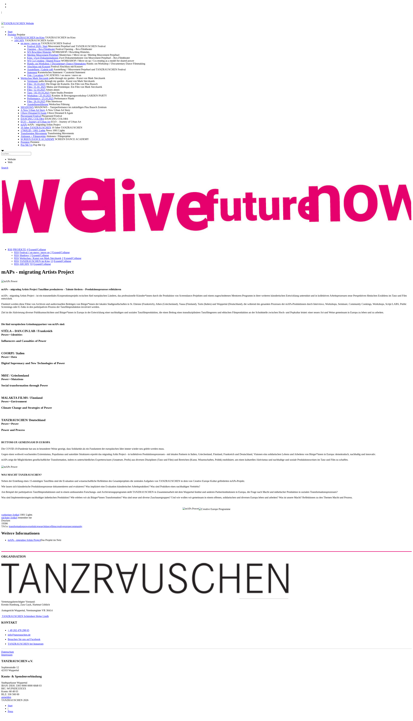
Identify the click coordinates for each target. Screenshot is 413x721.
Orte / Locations (35, 75)
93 (31, 264)
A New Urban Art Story (33, 110)
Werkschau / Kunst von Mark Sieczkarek (40, 258)
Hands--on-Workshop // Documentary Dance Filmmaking (56, 63)
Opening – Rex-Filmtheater (41, 49)
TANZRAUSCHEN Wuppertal (18, 12)
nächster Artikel (9, 517)
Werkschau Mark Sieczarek (35, 78)
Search (4, 167)
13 (51, 261)
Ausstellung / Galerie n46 (40, 69)
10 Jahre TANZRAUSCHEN (36, 127)
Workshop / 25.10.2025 (39, 95)
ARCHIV (19, 40)
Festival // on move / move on (35, 252)
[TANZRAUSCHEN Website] (17, 23)
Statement (32, 72)
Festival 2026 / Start (37, 46)
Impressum (6, 654)
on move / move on (30, 43)
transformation (16, 526)
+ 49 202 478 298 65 (18, 630)
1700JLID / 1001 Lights (33, 130)
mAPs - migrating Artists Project (24, 540)
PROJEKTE (19, 249)
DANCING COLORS (32, 118)
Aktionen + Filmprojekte (33, 136)
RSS (10, 249)
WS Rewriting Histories (39, 52)
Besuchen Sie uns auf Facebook (24, 639)
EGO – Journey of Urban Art (35, 121)
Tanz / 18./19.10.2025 (38, 92)
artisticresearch (37, 526)
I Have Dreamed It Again (33, 113)
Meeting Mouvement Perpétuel (43, 55)
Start (10, 31)
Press (10, 711)
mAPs (24, 124)
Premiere (25, 142)
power (27, 526)
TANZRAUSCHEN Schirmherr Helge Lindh (25, 616)
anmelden (6, 697)
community (76, 526)
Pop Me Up (27, 145)
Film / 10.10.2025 (36, 84)
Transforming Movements (34, 133)
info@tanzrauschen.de (19, 634)
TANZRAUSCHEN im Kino (29, 37)
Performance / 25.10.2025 (40, 98)
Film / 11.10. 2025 (36, 87)
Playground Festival (31, 116)
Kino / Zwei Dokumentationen (42, 57)
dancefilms (50, 526)
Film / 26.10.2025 (36, 101)
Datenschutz (7, 651)
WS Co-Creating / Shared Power (43, 60)
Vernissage (32, 81)
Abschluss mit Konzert (38, 66)
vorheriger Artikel (10, 514)
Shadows (24, 255)
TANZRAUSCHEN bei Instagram (25, 643)
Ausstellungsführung (37, 104)
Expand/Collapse (37, 249)
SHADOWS (27, 107)
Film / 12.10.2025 (36, 89)
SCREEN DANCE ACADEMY (37, 139)
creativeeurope (63, 526)
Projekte (12, 34)
